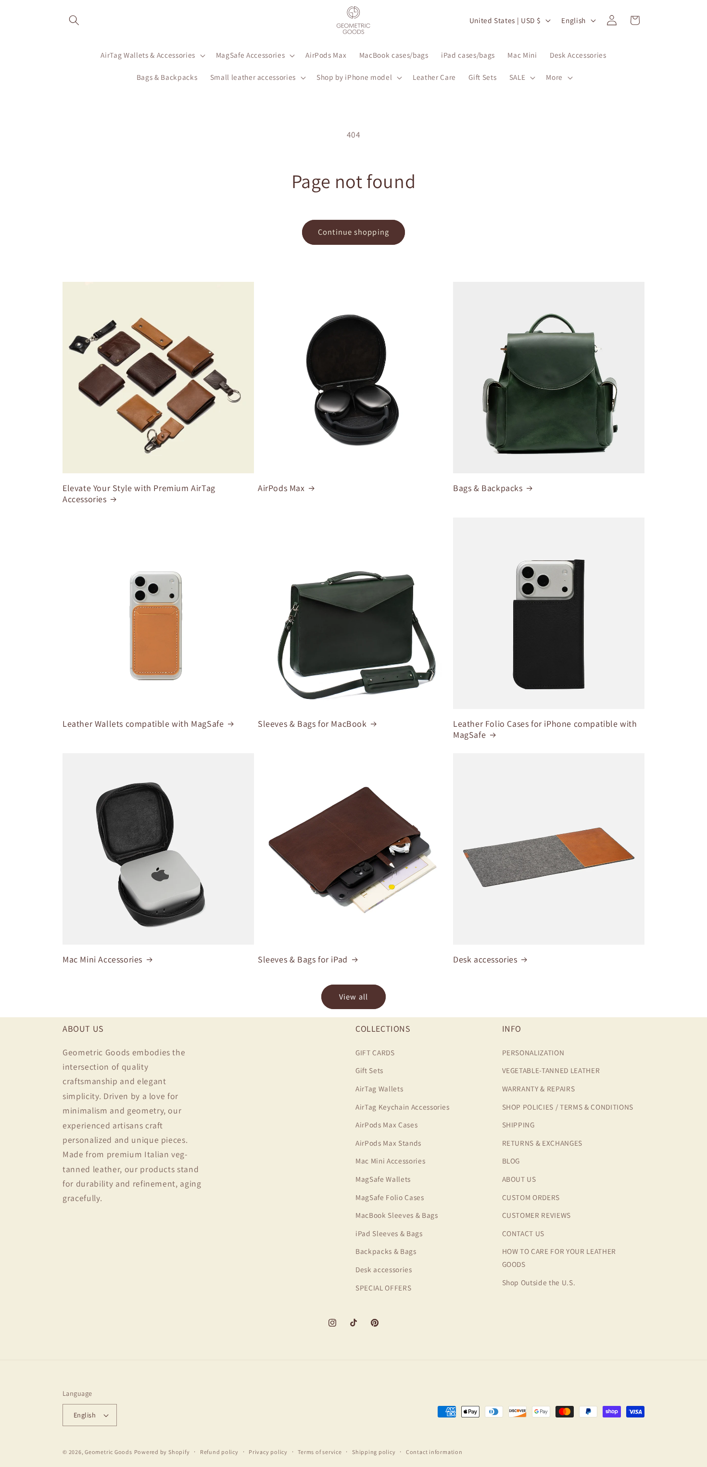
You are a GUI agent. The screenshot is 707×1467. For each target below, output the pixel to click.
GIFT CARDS (375, 1052)
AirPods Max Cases (386, 1124)
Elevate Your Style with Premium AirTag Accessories (139, 493)
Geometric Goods (108, 1451)
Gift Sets (369, 1070)
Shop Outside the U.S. (539, 1282)
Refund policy (219, 1451)
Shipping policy (374, 1451)
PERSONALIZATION (533, 1052)
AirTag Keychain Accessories (402, 1106)
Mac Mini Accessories (102, 959)
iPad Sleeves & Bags (389, 1233)
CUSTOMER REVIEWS (536, 1215)
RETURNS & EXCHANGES (542, 1142)
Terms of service (319, 1451)
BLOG (511, 1160)
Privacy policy (268, 1451)
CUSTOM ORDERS (531, 1196)
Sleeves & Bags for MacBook (312, 723)
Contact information (434, 1451)
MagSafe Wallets (383, 1178)
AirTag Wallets (379, 1088)
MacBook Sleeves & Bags (396, 1215)
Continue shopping (353, 232)
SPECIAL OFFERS (383, 1287)
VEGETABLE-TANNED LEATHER (551, 1070)
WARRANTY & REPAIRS (538, 1088)
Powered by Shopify (162, 1451)
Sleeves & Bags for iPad (303, 959)
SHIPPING (518, 1124)
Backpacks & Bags (386, 1251)
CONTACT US (523, 1233)
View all (353, 996)
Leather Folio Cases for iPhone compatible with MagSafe (545, 729)
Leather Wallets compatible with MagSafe (143, 723)
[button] (74, 20)
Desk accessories (485, 959)
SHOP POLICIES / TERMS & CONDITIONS (567, 1106)
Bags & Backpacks (488, 487)
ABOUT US (519, 1178)
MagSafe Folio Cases (389, 1196)
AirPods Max (281, 487)
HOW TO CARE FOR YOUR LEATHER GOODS (559, 1257)
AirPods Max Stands (388, 1142)
